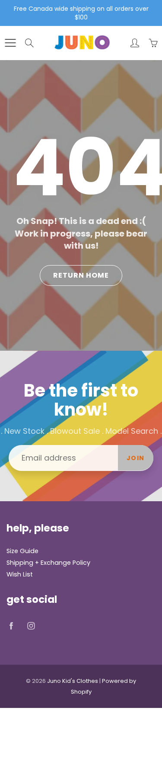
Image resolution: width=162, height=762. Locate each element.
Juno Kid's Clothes (72, 681)
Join (136, 458)
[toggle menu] (10, 42)
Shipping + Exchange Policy (48, 562)
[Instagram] (30, 626)
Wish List (19, 574)
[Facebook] (11, 626)
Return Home (81, 275)
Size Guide (22, 551)
